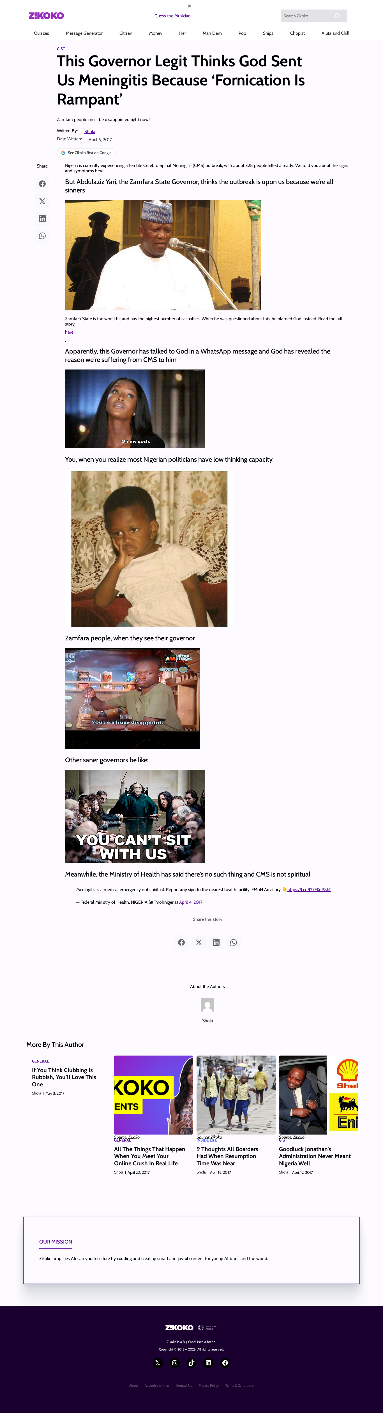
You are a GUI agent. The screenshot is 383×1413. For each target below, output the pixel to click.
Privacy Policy (209, 1385)
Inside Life (207, 1140)
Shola (89, 131)
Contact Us (184, 1385)
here (69, 332)
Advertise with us (157, 1385)
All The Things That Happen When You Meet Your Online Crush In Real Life (149, 1155)
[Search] (336, 15)
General (40, 1061)
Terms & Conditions (239, 1385)
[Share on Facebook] (42, 184)
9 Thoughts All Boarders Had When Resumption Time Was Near (227, 1155)
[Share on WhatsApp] (42, 236)
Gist (61, 48)
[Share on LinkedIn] (42, 219)
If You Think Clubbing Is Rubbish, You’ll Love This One (64, 1076)
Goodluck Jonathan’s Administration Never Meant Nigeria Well (315, 1155)
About (133, 1385)
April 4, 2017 (190, 902)
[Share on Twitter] (42, 201)
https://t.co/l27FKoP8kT (309, 889)
